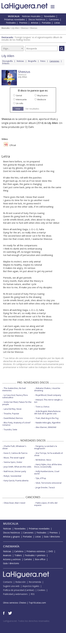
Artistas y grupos (11, 536)
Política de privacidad (13, 590)
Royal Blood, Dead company (48, 395)
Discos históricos (36, 19)
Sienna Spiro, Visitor (13, 462)
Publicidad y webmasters (15, 594)
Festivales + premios (35, 555)
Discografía (7, 61)
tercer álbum (28, 123)
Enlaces (5, 63)
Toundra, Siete (10, 429)
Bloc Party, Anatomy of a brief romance (16, 423)
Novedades (49, 16)
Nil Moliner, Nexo (43, 459)
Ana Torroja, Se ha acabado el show (48, 454)
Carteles (28, 559)
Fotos (42, 61)
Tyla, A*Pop (41, 478)
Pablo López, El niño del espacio (45, 503)
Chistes (22, 602)
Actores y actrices (12, 559)
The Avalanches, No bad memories (14, 389)
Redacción (20, 581)
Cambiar (29, 590)
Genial (19, 95)
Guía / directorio (52, 536)
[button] (52, 6)
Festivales (11, 22)
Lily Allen (15, 28)
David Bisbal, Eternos (13, 418)
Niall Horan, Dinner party (15, 471)
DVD (50, 551)
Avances (7, 555)
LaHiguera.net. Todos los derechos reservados (26, 620)
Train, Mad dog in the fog (47, 418)
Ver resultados (32, 109)
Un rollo (19, 103)
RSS (33, 594)
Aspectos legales (31, 586)
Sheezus (24, 28)
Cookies (41, 590)
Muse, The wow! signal (14, 457)
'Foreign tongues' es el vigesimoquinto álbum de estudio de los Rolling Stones (32, 38)
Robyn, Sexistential (12, 476)
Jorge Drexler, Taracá (45, 487)
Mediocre (41, 99)
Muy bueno (42, 95)
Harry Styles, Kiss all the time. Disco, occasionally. (48, 465)
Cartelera (18, 551)
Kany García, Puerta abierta (16, 480)
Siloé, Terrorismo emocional (48, 482)
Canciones (54, 19)
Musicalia (6, 28)
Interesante (21, 99)
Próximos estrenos (35, 551)
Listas (57, 22)
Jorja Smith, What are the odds (17, 466)
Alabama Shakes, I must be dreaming (47, 389)
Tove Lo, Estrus (42, 406)
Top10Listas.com (37, 602)
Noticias (20, 61)
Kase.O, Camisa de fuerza (15, 453)
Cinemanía (11, 546)
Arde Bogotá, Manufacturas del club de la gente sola (47, 412)
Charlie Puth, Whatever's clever (14, 447)
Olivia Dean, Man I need (14, 502)
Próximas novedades (14, 19)
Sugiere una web (11, 586)
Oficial (12, 145)
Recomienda (35, 581)
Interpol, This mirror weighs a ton (48, 400)
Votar (18, 108)
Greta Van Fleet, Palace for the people (16, 403)
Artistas (34, 22)
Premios (23, 22)
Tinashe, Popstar (11, 413)
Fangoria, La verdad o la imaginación (45, 447)
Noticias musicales (31, 16)
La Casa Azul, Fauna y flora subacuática (15, 396)
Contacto (7, 581)
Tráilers (18, 555)
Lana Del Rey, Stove (12, 408)
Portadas (46, 22)
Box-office (40, 559)
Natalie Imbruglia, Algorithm (48, 422)
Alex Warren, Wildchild (46, 427)
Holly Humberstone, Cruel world (46, 472)
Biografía (32, 61)
